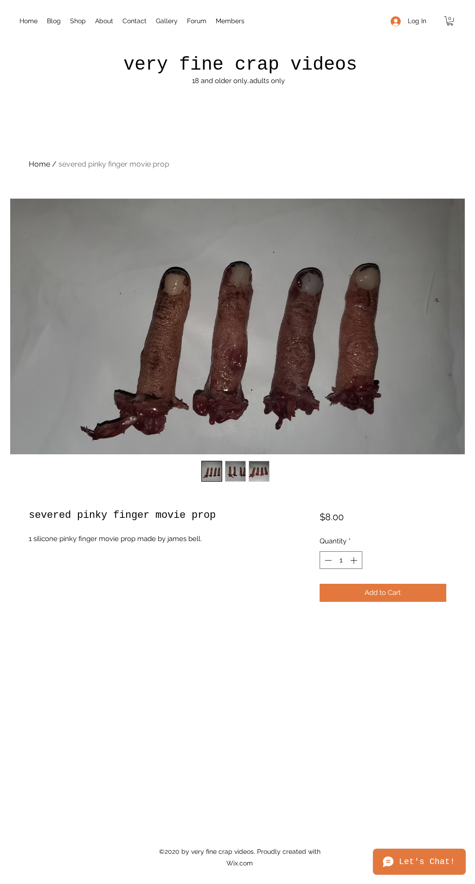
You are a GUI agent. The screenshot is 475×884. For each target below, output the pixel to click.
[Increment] (354, 560)
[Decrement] (327, 560)
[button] (450, 21)
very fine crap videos (240, 64)
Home (39, 164)
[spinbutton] (340, 560)
